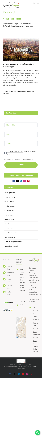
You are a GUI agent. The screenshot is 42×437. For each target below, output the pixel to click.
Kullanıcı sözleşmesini (15, 152)
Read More (5, 93)
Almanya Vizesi (10, 193)
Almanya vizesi (9, 287)
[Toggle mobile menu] (38, 3)
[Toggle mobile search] (34, 3)
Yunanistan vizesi (10, 274)
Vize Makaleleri (10, 237)
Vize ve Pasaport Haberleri (13, 242)
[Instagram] (24, 181)
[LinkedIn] (21, 181)
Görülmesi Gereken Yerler (23, 91)
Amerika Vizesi (10, 197)
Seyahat (11, 91)
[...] (15, 85)
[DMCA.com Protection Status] (8, 302)
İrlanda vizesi (9, 280)
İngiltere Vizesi (10, 206)
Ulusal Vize (9, 228)
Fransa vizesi (9, 201)
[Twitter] (17, 181)
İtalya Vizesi (9, 215)
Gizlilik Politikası (33, 366)
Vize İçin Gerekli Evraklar (13, 233)
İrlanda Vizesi (9, 210)
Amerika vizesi (9, 267)
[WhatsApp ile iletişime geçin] (37, 432)
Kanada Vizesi (9, 219)
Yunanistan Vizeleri (11, 246)
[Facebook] (14, 181)
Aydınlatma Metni (18, 159)
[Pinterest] (28, 181)
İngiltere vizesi (9, 293)
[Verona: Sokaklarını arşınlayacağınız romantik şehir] (21, 49)
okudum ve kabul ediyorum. (21, 153)
